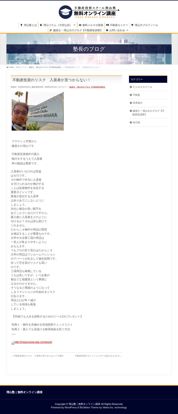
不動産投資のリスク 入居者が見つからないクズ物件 (37, 356)
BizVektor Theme (89, 407)
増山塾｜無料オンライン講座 (84, 404)
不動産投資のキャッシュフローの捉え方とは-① (98, 356)
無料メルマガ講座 (92, 25)
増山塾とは (30, 25)
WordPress (71, 407)
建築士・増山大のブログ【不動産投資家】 (78, 30)
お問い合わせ (117, 30)
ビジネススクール (142, 87)
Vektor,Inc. (108, 407)
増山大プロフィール (146, 25)
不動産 (136, 95)
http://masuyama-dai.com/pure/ (33, 342)
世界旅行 (138, 102)
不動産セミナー (119, 25)
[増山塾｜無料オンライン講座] (89, 15)
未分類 (136, 122)
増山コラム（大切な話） (57, 25)
